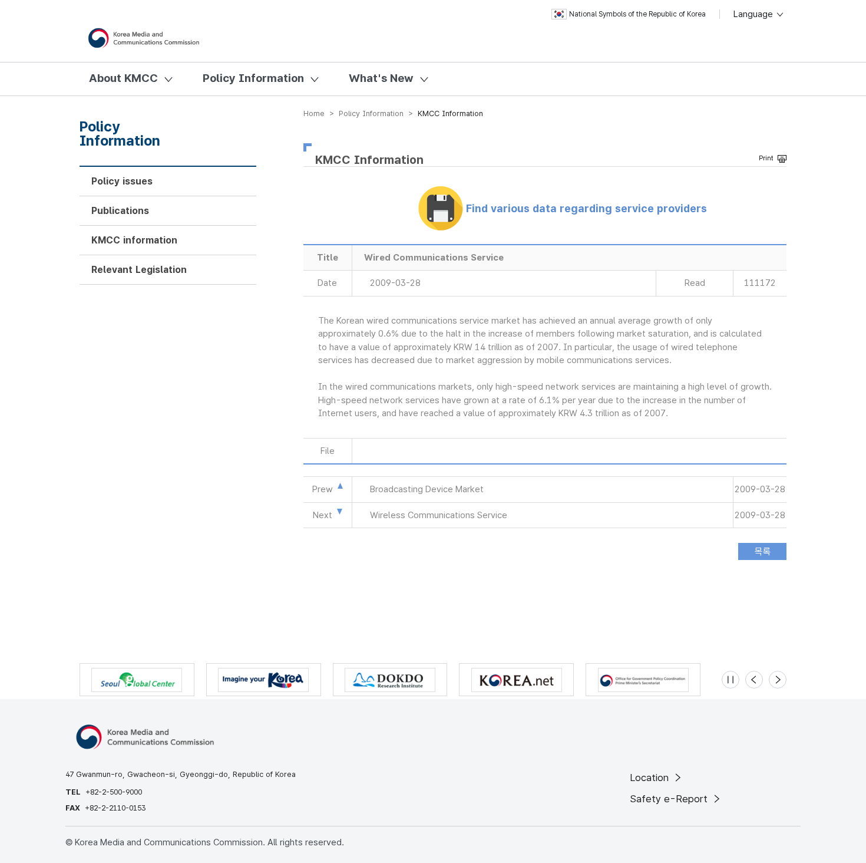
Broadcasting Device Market (427, 489)
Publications (120, 210)
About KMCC (123, 78)
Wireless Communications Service (438, 515)
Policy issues (122, 181)
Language (754, 14)
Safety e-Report (670, 799)
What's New (381, 78)
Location (651, 777)
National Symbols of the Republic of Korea (637, 14)
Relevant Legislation (139, 269)
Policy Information (253, 78)
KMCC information (134, 240)
